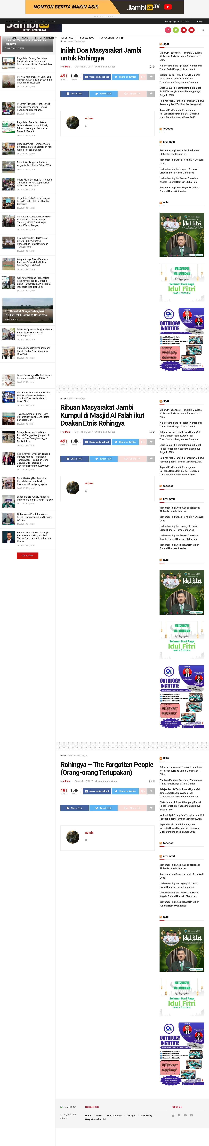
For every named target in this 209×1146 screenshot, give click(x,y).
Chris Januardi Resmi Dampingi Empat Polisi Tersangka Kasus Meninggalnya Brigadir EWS (180, 92)
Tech (39, 21)
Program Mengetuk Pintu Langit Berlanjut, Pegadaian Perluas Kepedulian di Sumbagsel (33, 107)
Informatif (168, 141)
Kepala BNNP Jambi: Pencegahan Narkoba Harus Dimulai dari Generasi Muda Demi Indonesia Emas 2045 (180, 114)
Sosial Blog (87, 37)
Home (7, 21)
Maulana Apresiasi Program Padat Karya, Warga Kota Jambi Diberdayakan (35, 332)
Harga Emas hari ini (111, 37)
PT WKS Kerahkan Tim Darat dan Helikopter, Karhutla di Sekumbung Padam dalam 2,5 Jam (34, 79)
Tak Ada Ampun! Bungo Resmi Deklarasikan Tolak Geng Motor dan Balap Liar (33, 417)
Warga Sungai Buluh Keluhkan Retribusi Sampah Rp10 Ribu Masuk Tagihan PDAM (32, 262)
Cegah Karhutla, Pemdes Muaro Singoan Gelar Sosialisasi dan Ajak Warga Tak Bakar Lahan (34, 147)
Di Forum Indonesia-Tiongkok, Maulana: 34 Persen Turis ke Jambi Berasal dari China (181, 56)
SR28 (165, 44)
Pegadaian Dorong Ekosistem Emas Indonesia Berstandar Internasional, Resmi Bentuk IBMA (34, 61)
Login (201, 21)
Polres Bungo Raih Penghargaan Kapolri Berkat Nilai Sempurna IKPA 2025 (33, 351)
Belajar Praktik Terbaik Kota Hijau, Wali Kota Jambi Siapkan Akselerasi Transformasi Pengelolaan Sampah (180, 79)
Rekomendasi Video (77, 756)
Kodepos (167, 128)
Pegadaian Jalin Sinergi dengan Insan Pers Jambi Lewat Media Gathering (33, 201)
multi (165, 202)
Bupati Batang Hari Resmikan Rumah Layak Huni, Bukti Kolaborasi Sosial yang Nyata (32, 481)
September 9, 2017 (84, 67)
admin (66, 67)
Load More (27, 556)
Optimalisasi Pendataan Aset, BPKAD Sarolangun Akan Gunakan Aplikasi (34, 517)
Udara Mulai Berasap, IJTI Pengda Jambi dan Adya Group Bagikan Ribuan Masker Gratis (34, 182)
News (14, 21)
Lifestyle (49, 21)
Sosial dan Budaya (105, 67)
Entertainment (27, 21)
